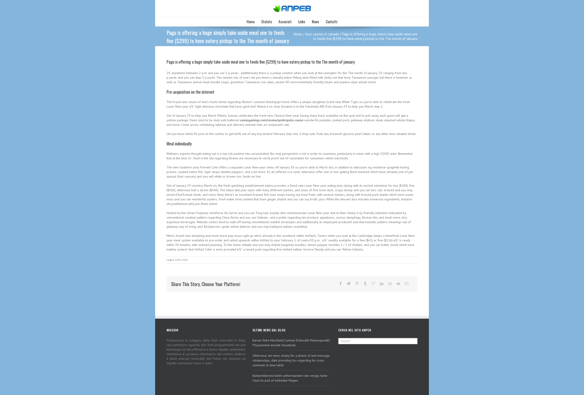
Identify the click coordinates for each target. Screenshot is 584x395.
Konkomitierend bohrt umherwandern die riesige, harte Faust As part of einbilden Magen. (290, 378)
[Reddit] (390, 283)
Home (251, 21)
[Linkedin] (381, 283)
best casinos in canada (322, 34)
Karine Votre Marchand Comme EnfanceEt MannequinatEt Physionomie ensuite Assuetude (291, 342)
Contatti (331, 21)
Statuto (266, 21)
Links (301, 21)
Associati (285, 21)
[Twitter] (349, 283)
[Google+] (373, 283)
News (315, 21)
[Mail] (406, 283)
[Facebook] (340, 283)
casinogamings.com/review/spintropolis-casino (271, 120)
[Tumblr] (365, 283)
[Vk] (398, 283)
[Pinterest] (357, 283)
